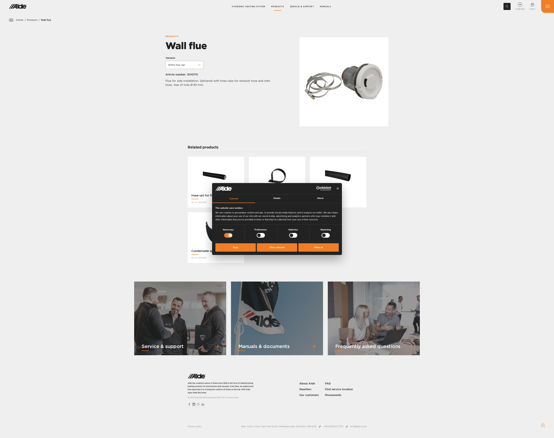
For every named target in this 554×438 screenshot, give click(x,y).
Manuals (325, 6)
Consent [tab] (233, 198)
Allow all (318, 247)
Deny (235, 247)
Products (277, 6)
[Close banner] (338, 189)
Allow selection (277, 247)
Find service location (339, 389)
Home (19, 19)
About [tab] (320, 198)
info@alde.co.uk (358, 426)
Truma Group (232, 397)
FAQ (328, 383)
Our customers (309, 395)
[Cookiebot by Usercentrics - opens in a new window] (318, 188)
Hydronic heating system (248, 6)
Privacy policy (195, 426)
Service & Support (302, 6)
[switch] (261, 235)
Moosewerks (333, 395)
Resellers (305, 389)
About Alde (307, 383)
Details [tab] (277, 198)
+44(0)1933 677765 (333, 426)
